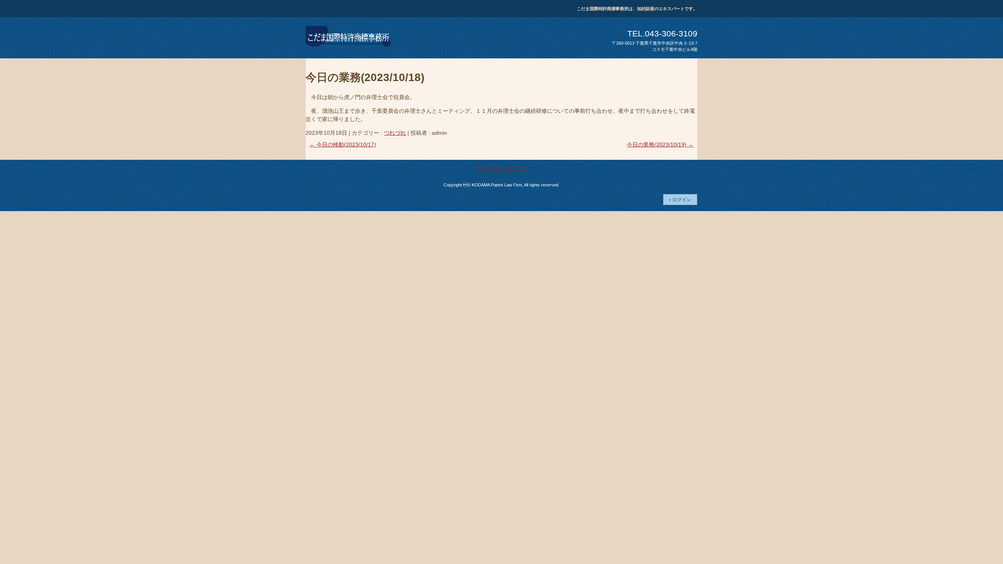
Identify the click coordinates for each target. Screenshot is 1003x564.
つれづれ (395, 133)
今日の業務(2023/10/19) (660, 144)
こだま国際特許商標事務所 (349, 37)
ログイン (681, 199)
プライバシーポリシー (501, 168)
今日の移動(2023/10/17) (343, 144)
